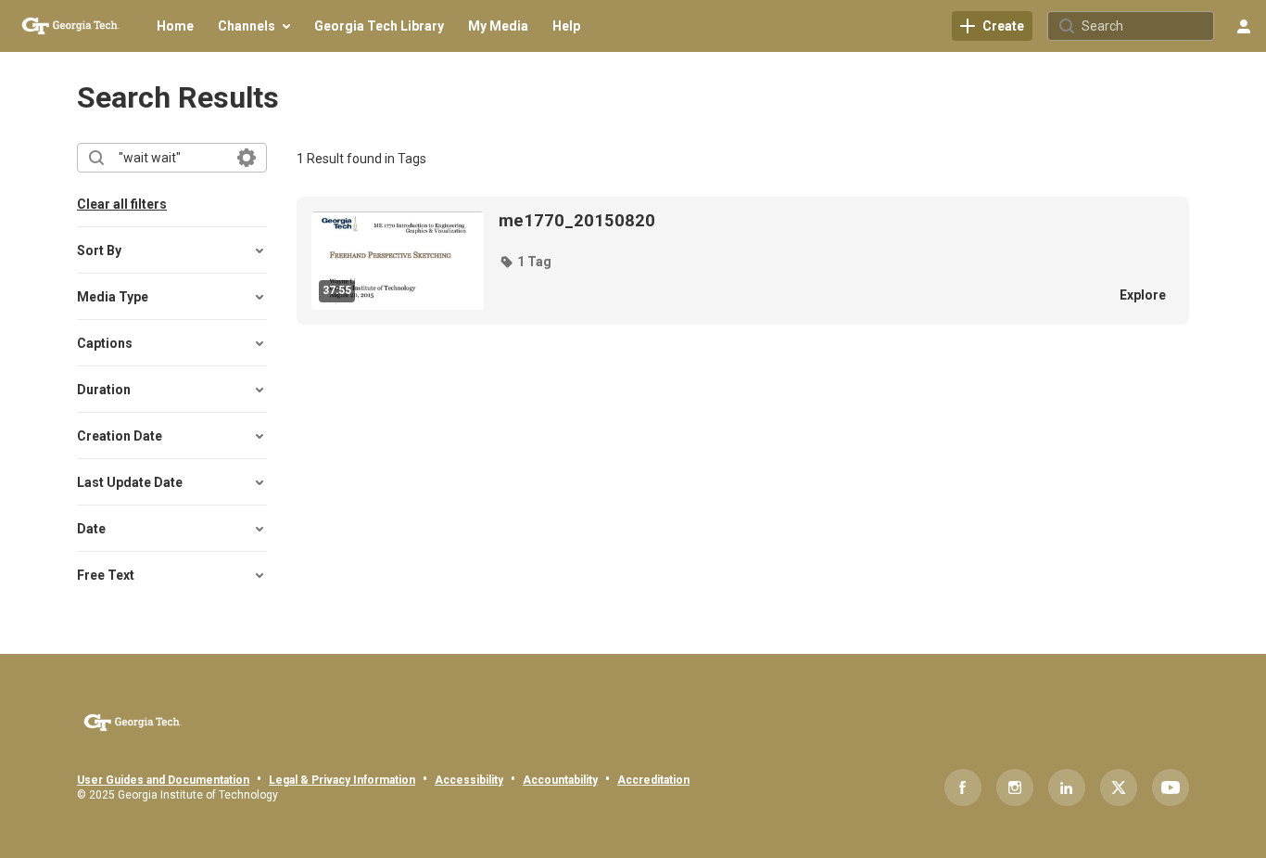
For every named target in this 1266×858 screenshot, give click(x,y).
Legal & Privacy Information (342, 780)
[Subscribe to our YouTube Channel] (1170, 787)
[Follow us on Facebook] (962, 787)
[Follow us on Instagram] (1014, 787)
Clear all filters (122, 204)
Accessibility (469, 780)
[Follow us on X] (1118, 787)
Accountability (560, 780)
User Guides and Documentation (163, 780)
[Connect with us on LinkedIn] (1066, 787)
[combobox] (171, 157)
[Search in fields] (246, 158)
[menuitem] (175, 26)
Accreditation (653, 780)
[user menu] (1244, 26)
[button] (525, 261)
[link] (992, 26)
